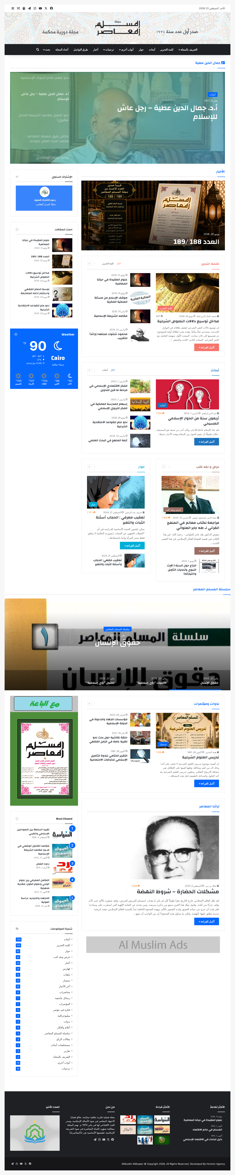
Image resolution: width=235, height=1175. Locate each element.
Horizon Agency (216, 1163)
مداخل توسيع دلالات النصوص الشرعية (188, 321)
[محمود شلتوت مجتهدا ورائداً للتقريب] (140, 334)
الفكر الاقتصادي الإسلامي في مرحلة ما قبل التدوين (108, 388)
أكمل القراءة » (206, 347)
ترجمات (109, 49)
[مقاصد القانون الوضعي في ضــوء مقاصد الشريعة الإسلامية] (62, 851)
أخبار (95, 49)
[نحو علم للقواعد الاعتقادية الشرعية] (140, 422)
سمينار (66, 980)
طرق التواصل (80, 49)
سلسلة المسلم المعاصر (118, 629)
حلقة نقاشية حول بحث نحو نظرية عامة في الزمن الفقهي (108, 739)
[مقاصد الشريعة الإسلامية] (140, 316)
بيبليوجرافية (64, 1015)
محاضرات (64, 992)
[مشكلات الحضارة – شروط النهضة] (153, 855)
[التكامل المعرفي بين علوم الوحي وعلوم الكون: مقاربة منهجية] (62, 883)
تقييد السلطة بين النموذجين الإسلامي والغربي (33, 831)
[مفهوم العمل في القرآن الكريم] (162, 1140)
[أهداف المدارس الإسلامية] (145, 1140)
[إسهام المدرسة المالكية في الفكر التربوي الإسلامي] (140, 404)
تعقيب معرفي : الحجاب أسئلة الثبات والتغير (120, 520)
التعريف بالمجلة (189, 49)
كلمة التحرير (166, 49)
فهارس (66, 968)
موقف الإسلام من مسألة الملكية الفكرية (110, 299)
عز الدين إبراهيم (209, 413)
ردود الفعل (42, 864)
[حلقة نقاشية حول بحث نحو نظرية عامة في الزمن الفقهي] (140, 738)
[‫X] (108, 1139)
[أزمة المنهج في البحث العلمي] (140, 441)
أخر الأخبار (64, 986)
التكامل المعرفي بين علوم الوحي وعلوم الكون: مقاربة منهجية (33, 884)
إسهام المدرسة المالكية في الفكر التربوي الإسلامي (108, 406)
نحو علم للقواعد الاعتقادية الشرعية (110, 424)
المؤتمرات (64, 1003)
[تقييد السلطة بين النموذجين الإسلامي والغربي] (62, 834)
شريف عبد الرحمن (133, 512)
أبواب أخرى (64, 1062)
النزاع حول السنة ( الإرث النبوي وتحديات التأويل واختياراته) (181, 569)
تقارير (67, 1050)
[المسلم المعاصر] (117, 28)
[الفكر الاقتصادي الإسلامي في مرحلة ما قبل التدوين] (140, 386)
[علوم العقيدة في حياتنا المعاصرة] (140, 280)
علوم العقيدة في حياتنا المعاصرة (112, 281)
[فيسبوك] (112, 1139)
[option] (117, 118)
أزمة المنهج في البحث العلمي (107, 440)
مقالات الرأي (63, 1039)
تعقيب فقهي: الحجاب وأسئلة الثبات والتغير (107, 562)
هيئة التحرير (210, 752)
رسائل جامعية (62, 998)
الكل (119, 263)
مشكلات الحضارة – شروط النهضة (178, 891)
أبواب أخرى (127, 49)
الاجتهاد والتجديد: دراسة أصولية (35, 900)
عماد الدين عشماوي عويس (204, 517)
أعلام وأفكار (63, 1027)
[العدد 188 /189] (153, 215)
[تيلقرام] (95, 1139)
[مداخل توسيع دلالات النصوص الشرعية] (62, 278)
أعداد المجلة (61, 49)
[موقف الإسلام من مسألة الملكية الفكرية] (140, 298)
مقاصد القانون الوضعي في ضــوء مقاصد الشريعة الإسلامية (33, 850)
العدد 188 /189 (196, 241)
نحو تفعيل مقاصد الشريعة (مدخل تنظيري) (165, 112)
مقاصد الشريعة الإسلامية (110, 316)
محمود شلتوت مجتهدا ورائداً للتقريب (108, 336)
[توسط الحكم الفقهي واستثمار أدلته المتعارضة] (62, 294)
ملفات (66, 974)
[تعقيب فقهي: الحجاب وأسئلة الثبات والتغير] (134, 560)
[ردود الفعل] (62, 869)
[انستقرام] (99, 1139)
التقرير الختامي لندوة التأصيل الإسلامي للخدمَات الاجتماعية (108, 757)
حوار (141, 49)
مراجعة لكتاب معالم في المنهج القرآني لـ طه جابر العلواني (193, 525)
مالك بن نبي (210, 885)
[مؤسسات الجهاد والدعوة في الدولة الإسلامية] (140, 720)
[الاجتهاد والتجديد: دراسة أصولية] (62, 903)
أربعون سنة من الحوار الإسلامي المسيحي (193, 421)
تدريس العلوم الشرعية (200, 757)
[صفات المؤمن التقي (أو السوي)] (128, 1129)
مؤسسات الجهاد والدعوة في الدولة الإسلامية (108, 721)
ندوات (67, 1021)
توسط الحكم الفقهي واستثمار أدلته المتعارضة (35, 291)
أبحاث (152, 49)
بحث (47, 49)
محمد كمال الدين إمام (206, 316)
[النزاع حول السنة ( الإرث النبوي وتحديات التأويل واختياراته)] (209, 566)
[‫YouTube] (104, 1139)
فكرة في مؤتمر (61, 1009)
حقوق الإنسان (117, 642)
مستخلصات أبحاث (60, 1045)
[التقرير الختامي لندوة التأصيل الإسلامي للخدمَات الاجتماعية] (140, 756)
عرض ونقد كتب (61, 956)
